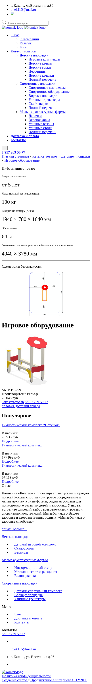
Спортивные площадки (37, 83)
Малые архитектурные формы (43, 112)
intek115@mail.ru (23, 9)
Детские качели (40, 63)
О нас (15, 35)
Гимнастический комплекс (22, 445)
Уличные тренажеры (44, 100)
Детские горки (40, 67)
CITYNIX (79, 680)
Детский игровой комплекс (35, 544)
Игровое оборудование (22, 160)
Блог (23, 47)
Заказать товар (13, 402)
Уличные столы (40, 128)
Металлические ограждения (35, 572)
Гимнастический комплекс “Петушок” (31, 425)
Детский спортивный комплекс (38, 591)
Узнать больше (13, 529)
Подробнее (10, 441)
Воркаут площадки (43, 95)
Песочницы (37, 71)
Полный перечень (42, 79)
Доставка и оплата (25, 136)
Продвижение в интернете (51, 680)
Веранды (21, 552)
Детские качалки (41, 75)
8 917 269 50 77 (13, 152)
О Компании (29, 39)
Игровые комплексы (44, 59)
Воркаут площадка (28, 595)
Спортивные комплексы (47, 87)
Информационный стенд (33, 567)
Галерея (25, 43)
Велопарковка (39, 120)
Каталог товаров (23, 51)
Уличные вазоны (41, 124)
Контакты (18, 140)
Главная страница (15, 156)
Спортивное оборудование (49, 91)
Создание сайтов (15, 680)
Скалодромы (24, 548)
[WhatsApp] (12, 14)
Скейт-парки (38, 104)
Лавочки (35, 116)
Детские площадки (34, 55)
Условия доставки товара (21, 406)
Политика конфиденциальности (26, 676)
